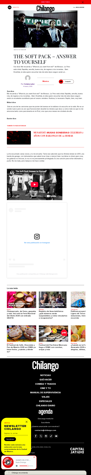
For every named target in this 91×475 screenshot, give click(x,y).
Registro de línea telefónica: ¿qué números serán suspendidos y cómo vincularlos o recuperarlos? (53, 314)
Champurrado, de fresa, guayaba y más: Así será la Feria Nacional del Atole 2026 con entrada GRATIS (21, 314)
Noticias (41, 309)
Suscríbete (45, 422)
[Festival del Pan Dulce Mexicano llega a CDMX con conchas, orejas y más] (53, 333)
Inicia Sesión (80, 7)
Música (46, 81)
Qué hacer (10, 343)
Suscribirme (10, 439)
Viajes (45, 397)
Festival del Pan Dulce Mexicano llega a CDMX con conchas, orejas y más (53, 347)
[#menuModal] (9, 7)
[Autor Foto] (28, 78)
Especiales (45, 401)
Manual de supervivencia (45, 392)
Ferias (9, 309)
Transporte (74, 309)
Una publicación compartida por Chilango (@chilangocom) (37, 274)
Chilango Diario (45, 405)
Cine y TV (45, 388)
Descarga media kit (45, 419)
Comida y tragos (45, 384)
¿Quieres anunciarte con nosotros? (45, 426)
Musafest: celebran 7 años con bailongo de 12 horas (58, 134)
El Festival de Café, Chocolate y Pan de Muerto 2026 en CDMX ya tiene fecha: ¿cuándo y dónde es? (21, 348)
